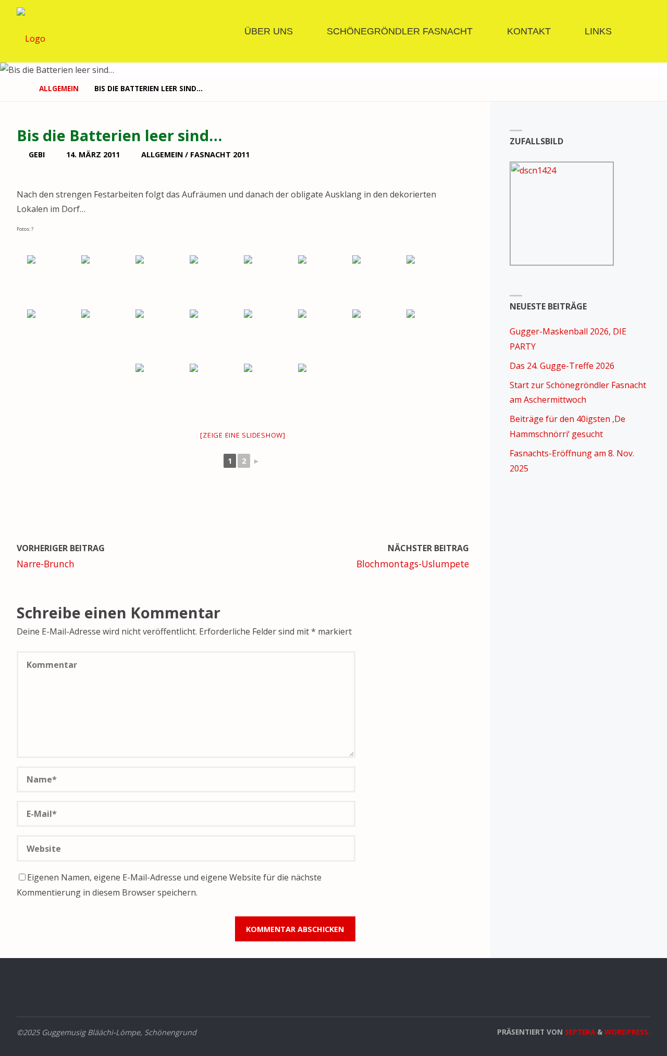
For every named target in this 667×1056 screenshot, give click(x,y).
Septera (579, 1032)
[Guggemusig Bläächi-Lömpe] (31, 31)
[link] (638, 31)
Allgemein (59, 88)
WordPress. (627, 1032)
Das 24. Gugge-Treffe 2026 (562, 365)
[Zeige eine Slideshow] (243, 435)
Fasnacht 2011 (220, 154)
